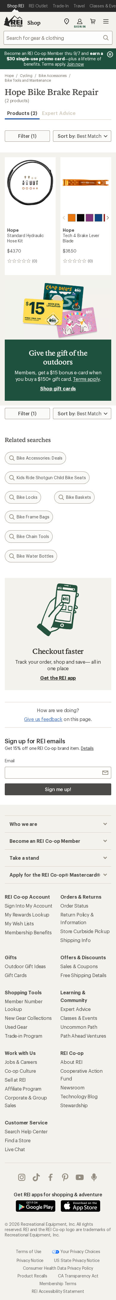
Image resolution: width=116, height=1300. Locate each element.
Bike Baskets (78, 497)
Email (10, 760)
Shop (33, 22)
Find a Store (18, 1140)
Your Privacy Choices (79, 1251)
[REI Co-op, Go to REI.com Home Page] (13, 21)
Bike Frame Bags (33, 516)
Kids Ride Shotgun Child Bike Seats (51, 477)
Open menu (106, 21)
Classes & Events (78, 1018)
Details (87, 748)
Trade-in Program (23, 1036)
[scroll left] (64, 218)
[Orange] (72, 218)
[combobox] (58, 38)
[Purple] (89, 218)
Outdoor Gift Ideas (25, 966)
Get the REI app (58, 678)
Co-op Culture (20, 1071)
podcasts (94, 1177)
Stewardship (74, 1105)
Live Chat (15, 1149)
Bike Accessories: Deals (39, 457)
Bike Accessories (53, 75)
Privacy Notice (30, 1260)
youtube (80, 1177)
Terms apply (86, 379)
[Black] (80, 218)
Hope (9, 75)
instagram (22, 1177)
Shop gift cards (58, 388)
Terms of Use (28, 1251)
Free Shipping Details (83, 975)
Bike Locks (27, 497)
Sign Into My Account (28, 905)
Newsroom (72, 1087)
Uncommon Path (78, 1027)
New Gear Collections (28, 1018)
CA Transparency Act (78, 1275)
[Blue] (98, 218)
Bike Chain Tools (33, 536)
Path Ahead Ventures (83, 1036)
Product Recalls (32, 1275)
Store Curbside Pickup (85, 931)
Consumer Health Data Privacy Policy (58, 1268)
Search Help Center (26, 1131)
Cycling (26, 75)
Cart (93, 21)
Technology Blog (79, 1096)
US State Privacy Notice (76, 1260)
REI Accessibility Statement (58, 1291)
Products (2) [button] (22, 113)
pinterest (65, 1177)
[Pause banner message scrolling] (109, 54)
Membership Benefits (28, 932)
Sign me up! (58, 789)
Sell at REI (15, 1080)
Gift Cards (15, 975)
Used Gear (16, 1027)
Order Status (74, 905)
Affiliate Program (23, 1088)
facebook (51, 1177)
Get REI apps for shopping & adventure (58, 1194)
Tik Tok (36, 1177)
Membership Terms (58, 1283)
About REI (71, 1062)
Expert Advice (59, 113)
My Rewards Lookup (27, 914)
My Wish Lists (19, 923)
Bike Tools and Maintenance (28, 80)
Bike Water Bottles (35, 556)
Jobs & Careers (21, 1062)
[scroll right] (107, 218)
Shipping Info (75, 940)
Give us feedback (43, 719)
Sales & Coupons (79, 966)
